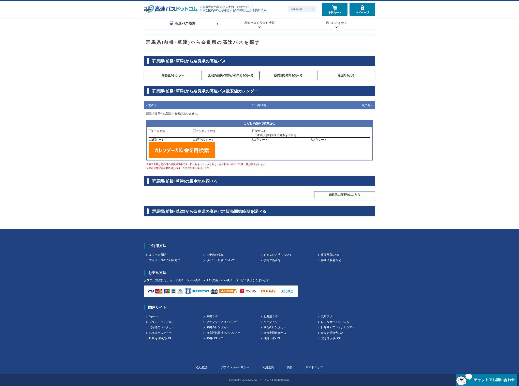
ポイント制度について (220, 260)
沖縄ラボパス (272, 338)
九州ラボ (326, 316)
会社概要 (202, 367)
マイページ (362, 12)
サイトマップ (314, 367)
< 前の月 (151, 105)
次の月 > (367, 105)
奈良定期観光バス (332, 332)
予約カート (334, 12)
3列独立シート (205, 139)
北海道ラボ (271, 316)
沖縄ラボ (212, 316)
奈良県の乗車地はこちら (344, 194)
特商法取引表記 (331, 260)
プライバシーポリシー (235, 367)
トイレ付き (158, 131)
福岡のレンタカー (275, 327)
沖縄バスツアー (216, 338)
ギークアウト (272, 321)
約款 (290, 367)
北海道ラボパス (331, 338)
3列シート (261, 139)
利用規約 (268, 367)
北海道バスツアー (160, 332)
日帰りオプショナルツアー (338, 327)
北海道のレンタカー (162, 327)
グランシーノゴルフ (162, 321)
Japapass (154, 316)
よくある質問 (157, 254)
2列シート (157, 139)
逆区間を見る (346, 75)
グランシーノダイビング (222, 321)
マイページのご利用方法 (164, 260)
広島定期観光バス (160, 338)
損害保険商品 (272, 260)
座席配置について (332, 254)
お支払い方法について (278, 254)
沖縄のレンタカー (217, 327)
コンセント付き (206, 131)
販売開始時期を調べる (288, 75)
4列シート (320, 139)
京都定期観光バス (275, 332)
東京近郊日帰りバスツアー (223, 332)
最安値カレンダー (173, 75)
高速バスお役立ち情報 (259, 23)
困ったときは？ (336, 23)
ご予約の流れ (214, 254)
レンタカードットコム (335, 321)
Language (296, 8)
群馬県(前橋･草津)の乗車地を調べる (231, 75)
